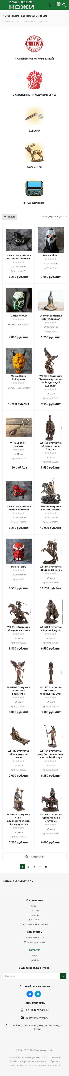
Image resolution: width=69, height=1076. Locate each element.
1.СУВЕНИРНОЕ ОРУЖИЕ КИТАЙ (34, 58)
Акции (34, 905)
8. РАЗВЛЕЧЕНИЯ (34, 202)
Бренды (34, 959)
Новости (34, 915)
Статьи (34, 910)
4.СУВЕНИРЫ (34, 166)
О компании (34, 900)
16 (46, 866)
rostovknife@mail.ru (37, 1017)
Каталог (34, 949)
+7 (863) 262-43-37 (37, 1010)
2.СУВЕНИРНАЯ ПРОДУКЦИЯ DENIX (34, 94)
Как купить (34, 932)
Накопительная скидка (34, 924)
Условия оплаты (34, 937)
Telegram (37, 994)
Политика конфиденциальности (26, 1057)
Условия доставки (34, 942)
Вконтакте (29, 994)
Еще (34, 955)
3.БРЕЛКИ (34, 130)
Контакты (34, 919)
